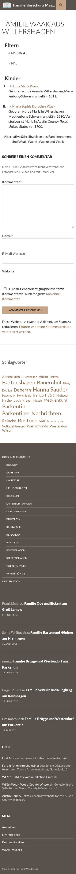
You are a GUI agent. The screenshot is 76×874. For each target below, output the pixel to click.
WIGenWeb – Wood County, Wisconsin (27, 784)
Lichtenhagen (16, 511)
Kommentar (12, 182)
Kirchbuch (62, 395)
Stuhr (60, 421)
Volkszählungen (13, 426)
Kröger (27, 400)
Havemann (8, 395)
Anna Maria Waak (25, 86)
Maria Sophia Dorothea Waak (33, 106)
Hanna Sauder (50, 389)
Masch (37, 400)
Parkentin (13, 406)
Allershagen (29, 377)
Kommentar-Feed (13, 842)
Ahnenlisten (11, 377)
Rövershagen (15, 550)
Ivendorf (39, 395)
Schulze (51, 421)
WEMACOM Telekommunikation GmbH (28, 777)
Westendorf (58, 426)
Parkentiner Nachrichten (31, 413)
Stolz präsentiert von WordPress (20, 868)
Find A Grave (10, 758)
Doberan (22, 390)
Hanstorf (13, 480)
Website (8, 271)
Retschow (13, 534)
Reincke (9, 420)
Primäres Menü (71, 5)
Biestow (12, 464)
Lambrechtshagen (19, 503)
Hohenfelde (24, 395)
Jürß (51, 395)
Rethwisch (13, 526)
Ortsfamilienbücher (16, 457)
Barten (54, 377)
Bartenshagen (18, 382)
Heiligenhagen (16, 488)
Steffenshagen (16, 558)
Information (11, 581)
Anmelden (9, 827)
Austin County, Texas (15, 796)
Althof (43, 377)
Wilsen (7, 430)
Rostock (27, 420)
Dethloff (7, 390)
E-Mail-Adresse (14, 253)
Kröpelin (12, 495)
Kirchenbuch (11, 400)
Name (7, 236)
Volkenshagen (16, 565)
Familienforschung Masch (34, 5)
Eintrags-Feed (11, 834)
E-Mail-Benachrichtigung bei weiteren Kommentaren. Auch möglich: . (33, 294)
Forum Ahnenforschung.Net (20, 765)
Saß (42, 421)
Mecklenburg (55, 400)
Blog (66, 383)
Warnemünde (37, 426)
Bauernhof (49, 382)
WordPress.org (12, 850)
